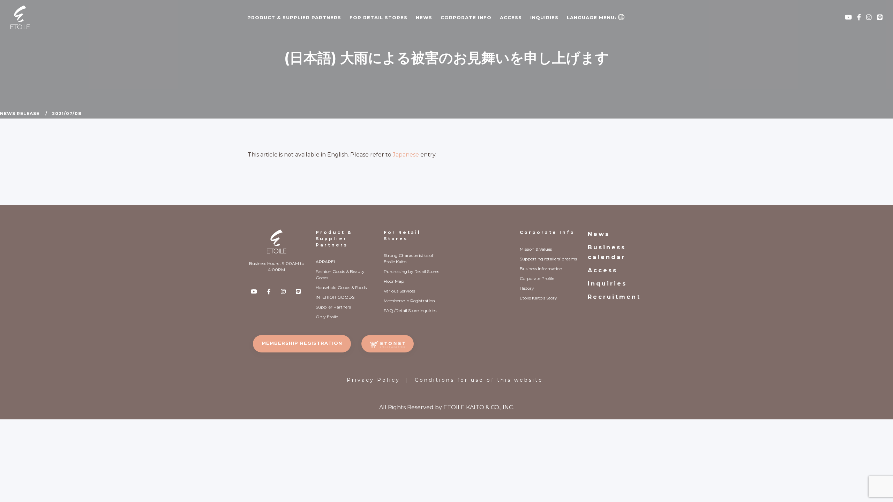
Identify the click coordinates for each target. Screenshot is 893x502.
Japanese (406, 154)
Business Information (541, 268)
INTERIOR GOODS (335, 297)
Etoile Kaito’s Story (538, 298)
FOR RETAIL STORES (378, 17)
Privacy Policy (373, 380)
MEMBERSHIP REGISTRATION (302, 343)
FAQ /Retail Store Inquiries (410, 310)
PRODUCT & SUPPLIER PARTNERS (294, 17)
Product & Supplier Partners (334, 239)
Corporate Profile (537, 278)
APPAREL (326, 261)
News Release (19, 113)
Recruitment (614, 297)
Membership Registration (409, 300)
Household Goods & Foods (341, 287)
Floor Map (394, 281)
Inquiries (544, 17)
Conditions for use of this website (479, 380)
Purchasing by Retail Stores (411, 271)
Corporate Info (547, 232)
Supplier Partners (333, 307)
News (424, 17)
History (527, 288)
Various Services (399, 291)
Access (511, 17)
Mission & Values (536, 249)
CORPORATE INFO (466, 17)
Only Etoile (327, 316)
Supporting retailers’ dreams (548, 258)
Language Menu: (592, 17)
